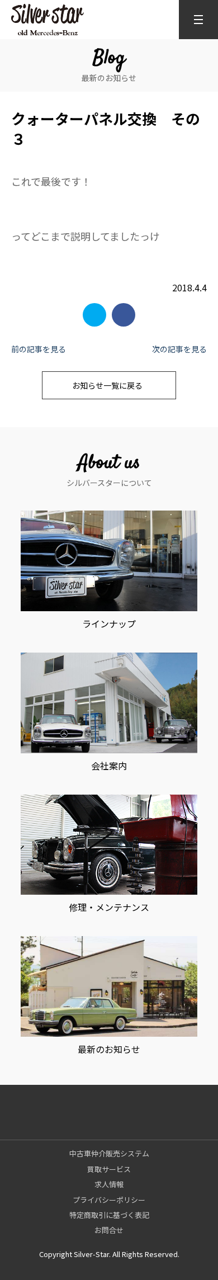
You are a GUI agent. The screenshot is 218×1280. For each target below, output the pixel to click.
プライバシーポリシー (109, 1199)
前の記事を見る (38, 349)
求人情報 (109, 1184)
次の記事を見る (179, 349)
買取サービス (109, 1169)
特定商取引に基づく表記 (109, 1215)
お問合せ (109, 1230)
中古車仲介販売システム (109, 1153)
